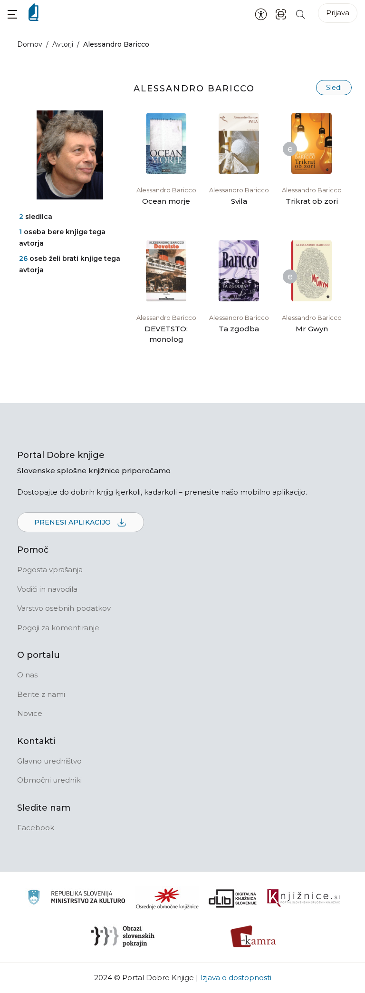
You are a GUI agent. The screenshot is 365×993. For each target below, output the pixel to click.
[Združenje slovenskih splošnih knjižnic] (303, 898)
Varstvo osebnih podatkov (64, 608)
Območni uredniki (49, 779)
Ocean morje (166, 201)
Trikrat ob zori (312, 201)
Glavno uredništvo (49, 760)
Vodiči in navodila (47, 589)
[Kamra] (254, 936)
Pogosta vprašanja (50, 569)
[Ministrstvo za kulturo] (76, 898)
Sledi (334, 87)
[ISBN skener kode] (280, 13)
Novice (29, 713)
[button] (12, 14)
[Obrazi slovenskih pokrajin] (122, 936)
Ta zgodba (239, 328)
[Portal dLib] (233, 898)
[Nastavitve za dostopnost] (260, 13)
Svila (239, 201)
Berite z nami (41, 694)
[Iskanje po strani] (300, 13)
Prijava (337, 12)
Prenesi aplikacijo (73, 522)
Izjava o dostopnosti (235, 977)
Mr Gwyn (312, 328)
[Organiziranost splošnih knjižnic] (167, 898)
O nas (27, 674)
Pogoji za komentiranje (58, 627)
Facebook (35, 827)
